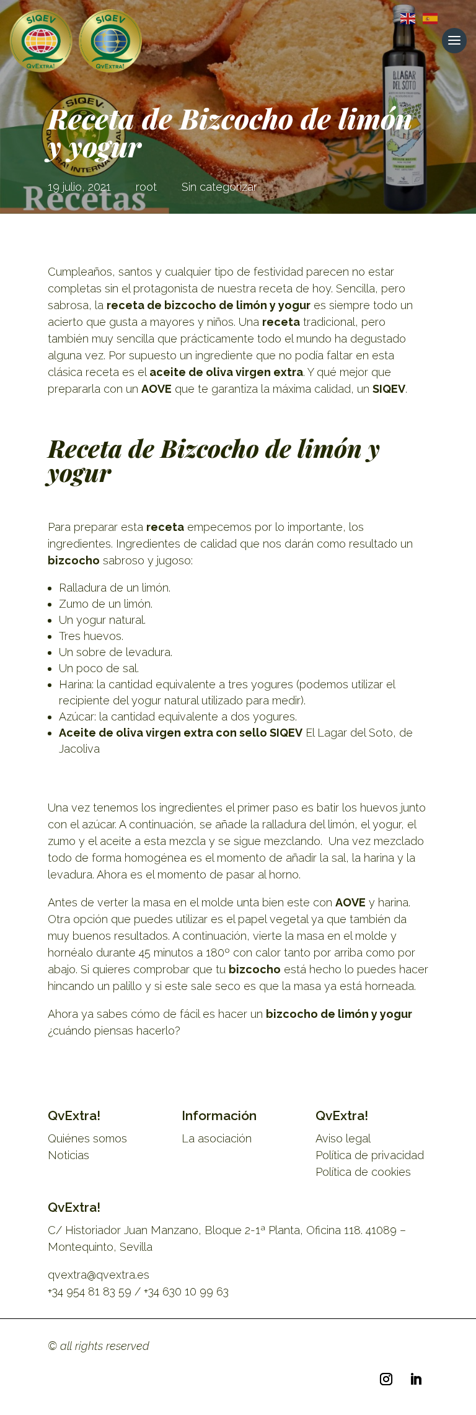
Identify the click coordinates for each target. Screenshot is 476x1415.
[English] (405, 17)
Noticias (68, 1155)
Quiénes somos (87, 1138)
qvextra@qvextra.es (98, 1274)
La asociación (217, 1138)
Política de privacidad (369, 1155)
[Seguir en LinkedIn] (415, 1379)
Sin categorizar (219, 186)
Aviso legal (343, 1138)
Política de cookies (363, 1171)
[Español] (427, 17)
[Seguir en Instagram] (386, 1379)
